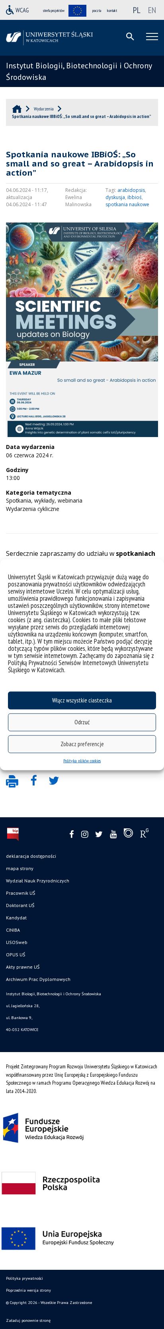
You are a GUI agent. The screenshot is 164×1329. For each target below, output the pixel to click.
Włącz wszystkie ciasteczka (82, 700)
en (152, 9)
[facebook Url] (71, 834)
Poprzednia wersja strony (28, 1290)
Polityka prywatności (24, 1278)
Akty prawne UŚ (22, 967)
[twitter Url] (99, 834)
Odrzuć (82, 722)
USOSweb (16, 942)
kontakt (112, 10)
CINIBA (13, 930)
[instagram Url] (84, 834)
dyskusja (115, 197)
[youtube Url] (113, 834)
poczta (96, 10)
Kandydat (16, 918)
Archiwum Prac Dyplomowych (38, 979)
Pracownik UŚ (20, 893)
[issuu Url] (128, 834)
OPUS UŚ (15, 955)
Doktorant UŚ (20, 905)
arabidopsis (131, 190)
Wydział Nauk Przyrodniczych (37, 881)
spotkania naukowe (127, 204)
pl (137, 9)
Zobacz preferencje (82, 744)
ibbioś (134, 197)
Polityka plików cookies (82, 760)
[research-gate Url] (144, 834)
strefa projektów (53, 10)
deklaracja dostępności (31, 856)
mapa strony (19, 868)
